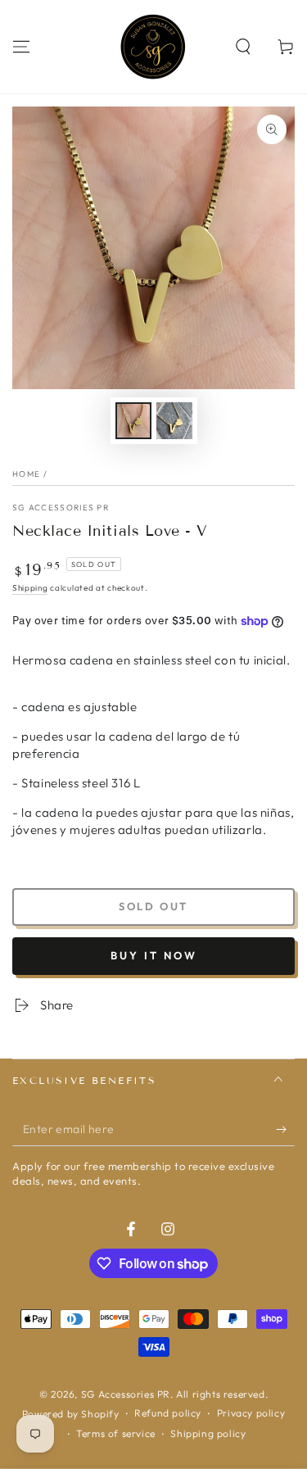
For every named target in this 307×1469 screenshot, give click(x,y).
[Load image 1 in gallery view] (133, 420)
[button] (243, 47)
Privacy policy (251, 1413)
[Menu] (21, 47)
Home (26, 474)
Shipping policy (208, 1433)
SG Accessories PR (60, 507)
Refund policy (167, 1413)
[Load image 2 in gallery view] (174, 420)
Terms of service (116, 1433)
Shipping (30, 588)
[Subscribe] (285, 1130)
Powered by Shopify (71, 1414)
